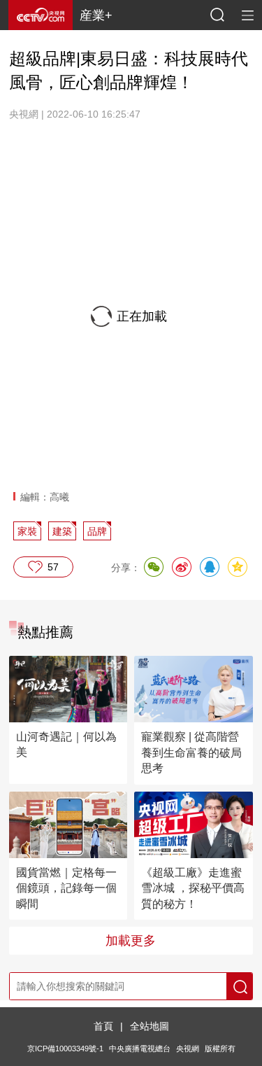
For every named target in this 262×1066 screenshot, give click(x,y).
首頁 (103, 1026)
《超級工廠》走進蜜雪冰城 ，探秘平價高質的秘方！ (193, 888)
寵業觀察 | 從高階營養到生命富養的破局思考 (191, 752)
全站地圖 (149, 1026)
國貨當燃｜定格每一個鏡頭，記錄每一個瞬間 (66, 888)
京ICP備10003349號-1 (65, 1048)
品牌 (97, 531)
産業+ (96, 15)
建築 (62, 531)
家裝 (27, 531)
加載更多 (130, 941)
